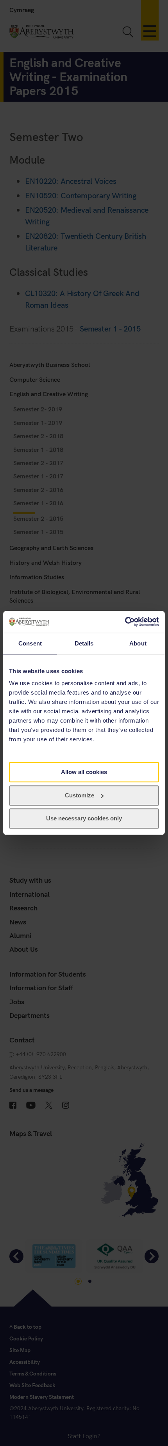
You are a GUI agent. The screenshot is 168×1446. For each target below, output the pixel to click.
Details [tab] (84, 643)
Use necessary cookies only (84, 818)
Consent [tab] (30, 643)
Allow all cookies (84, 772)
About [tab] (138, 643)
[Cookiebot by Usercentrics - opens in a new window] (125, 622)
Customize (79, 795)
